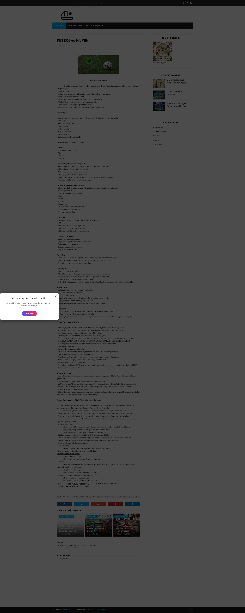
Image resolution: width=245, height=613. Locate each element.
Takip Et (29, 313)
